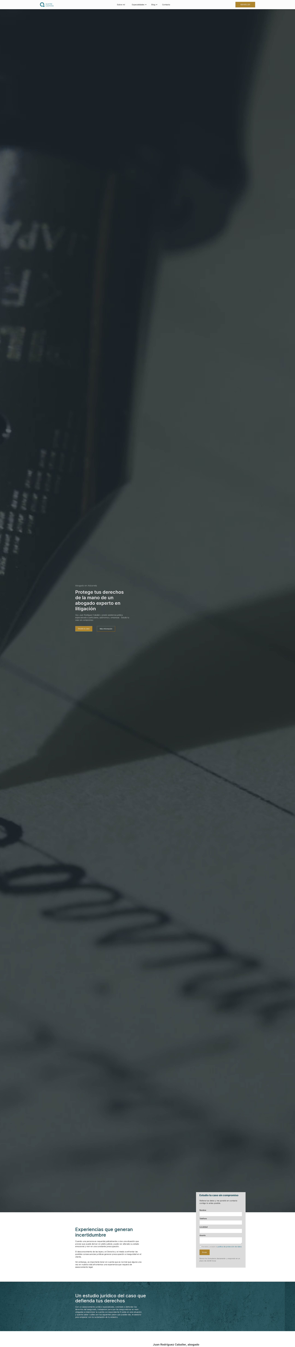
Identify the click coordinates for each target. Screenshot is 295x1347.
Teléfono (203, 1219)
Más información (106, 629)
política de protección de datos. (230, 1247)
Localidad (203, 1227)
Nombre (202, 1210)
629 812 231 (245, 5)
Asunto (202, 1235)
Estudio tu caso (84, 629)
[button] (122, 4)
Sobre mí (121, 4)
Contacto (166, 4)
